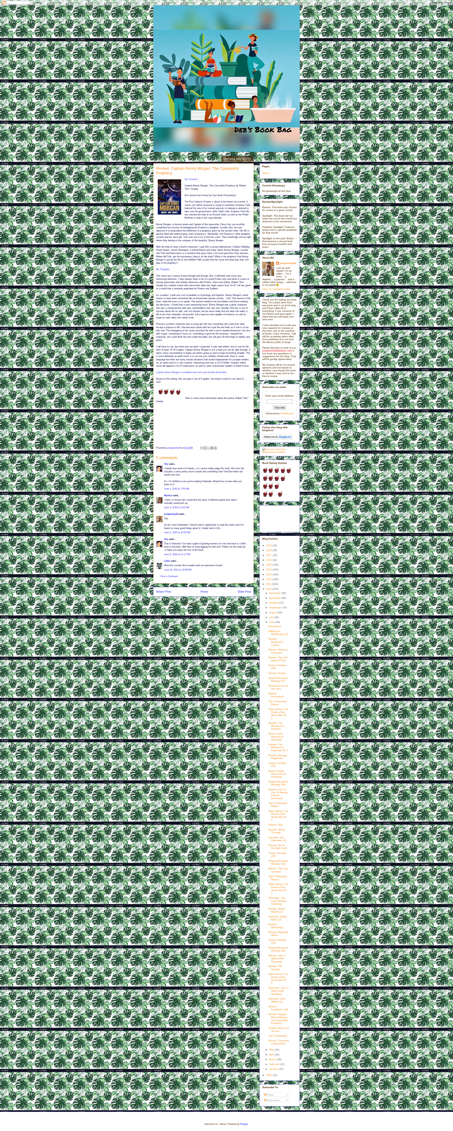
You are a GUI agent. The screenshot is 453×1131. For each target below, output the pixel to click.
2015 (269, 564)
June (272, 622)
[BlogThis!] (205, 448)
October (274, 602)
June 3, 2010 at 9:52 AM (176, 507)
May (272, 1049)
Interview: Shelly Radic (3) (277, 918)
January (274, 1068)
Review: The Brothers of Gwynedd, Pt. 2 (278, 747)
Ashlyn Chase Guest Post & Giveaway (277, 773)
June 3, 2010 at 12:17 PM (177, 554)
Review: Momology (275, 926)
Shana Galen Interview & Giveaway (275, 736)
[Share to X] (208, 448)
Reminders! (274, 626)
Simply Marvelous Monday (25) (278, 862)
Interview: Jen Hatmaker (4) (277, 839)
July (271, 617)
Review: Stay (275, 824)
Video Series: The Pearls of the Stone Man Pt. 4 (278, 815)
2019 (269, 545)
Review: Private (277, 673)
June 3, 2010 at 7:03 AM (176, 488)
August (273, 612)
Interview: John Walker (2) (276, 1000)
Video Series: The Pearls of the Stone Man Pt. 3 (278, 888)
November (275, 598)
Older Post (244, 591)
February (274, 1064)
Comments (272, 1100)
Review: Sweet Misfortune (276, 910)
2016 (269, 560)
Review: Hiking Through (276, 831)
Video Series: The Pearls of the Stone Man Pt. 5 (278, 713)
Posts (269, 1094)
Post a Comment (169, 576)
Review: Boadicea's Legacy (275, 641)
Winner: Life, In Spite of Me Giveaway (276, 958)
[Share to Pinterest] (215, 448)
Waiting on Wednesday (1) (278, 632)
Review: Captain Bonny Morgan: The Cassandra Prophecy (278, 1018)
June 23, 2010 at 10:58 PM (178, 569)
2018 (269, 550)
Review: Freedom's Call (278, 1008)
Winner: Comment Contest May (278, 1042)
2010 (269, 589)
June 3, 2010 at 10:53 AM (177, 532)
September (275, 607)
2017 (269, 555)
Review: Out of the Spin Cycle (277, 847)
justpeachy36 (171, 514)
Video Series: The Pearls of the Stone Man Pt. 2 (278, 978)
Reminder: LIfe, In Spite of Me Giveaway (278, 990)
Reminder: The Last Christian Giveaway (277, 901)
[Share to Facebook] (212, 448)
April (272, 1054)
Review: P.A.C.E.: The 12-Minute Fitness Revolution (278, 794)
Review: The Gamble (275, 968)
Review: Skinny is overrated (278, 651)
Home (204, 591)
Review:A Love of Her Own (278, 687)
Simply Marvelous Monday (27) (278, 679)
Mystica (168, 495)
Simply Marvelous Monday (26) (278, 783)
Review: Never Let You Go (278, 1029)
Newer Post (163, 591)
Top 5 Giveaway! (277, 1035)
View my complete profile (276, 289)
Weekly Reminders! (276, 695)
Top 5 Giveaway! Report (277, 703)
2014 (269, 569)
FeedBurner (287, 413)
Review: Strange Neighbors (277, 757)
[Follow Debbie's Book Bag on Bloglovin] (277, 438)
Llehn (167, 561)
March (273, 1059)
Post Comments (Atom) (211, 603)
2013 (269, 574)
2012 (269, 579)
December (275, 593)
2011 (269, 584)
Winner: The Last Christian (278, 870)
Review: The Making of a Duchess (276, 725)
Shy (166, 464)
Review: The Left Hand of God (277, 659)
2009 (269, 1075)
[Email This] (202, 448)
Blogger (244, 1124)
